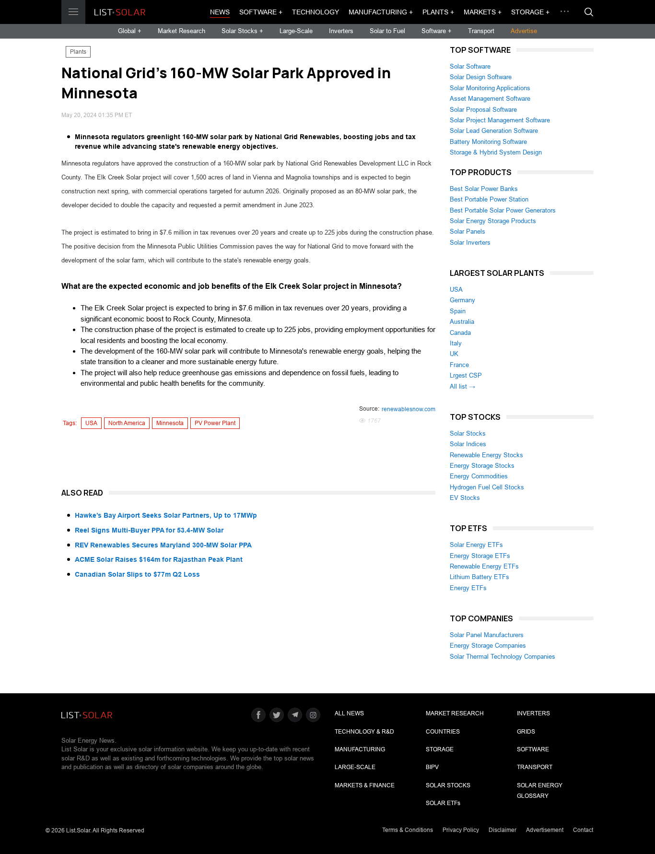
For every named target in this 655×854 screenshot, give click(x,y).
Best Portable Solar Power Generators (503, 210)
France (459, 364)
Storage (440, 749)
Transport (481, 31)
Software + (260, 12)
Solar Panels (467, 231)
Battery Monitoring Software (488, 141)
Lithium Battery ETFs (479, 577)
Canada (460, 332)
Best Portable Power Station (489, 199)
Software (533, 749)
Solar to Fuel (387, 31)
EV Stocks (465, 497)
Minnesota (170, 423)
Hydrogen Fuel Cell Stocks (487, 487)
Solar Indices (468, 444)
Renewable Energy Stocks (486, 455)
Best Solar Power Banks (484, 188)
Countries (443, 731)
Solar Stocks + (242, 31)
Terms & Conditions (407, 830)
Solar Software (470, 66)
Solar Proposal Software (483, 109)
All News (349, 713)
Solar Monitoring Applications (490, 88)
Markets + (483, 12)
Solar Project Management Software (500, 120)
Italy (456, 343)
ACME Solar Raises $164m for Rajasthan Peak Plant (159, 559)
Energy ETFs (468, 588)
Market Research (181, 31)
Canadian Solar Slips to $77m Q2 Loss (137, 574)
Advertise (524, 31)
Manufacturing (360, 749)
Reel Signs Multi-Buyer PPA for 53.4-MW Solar (149, 530)
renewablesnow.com (408, 409)
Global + (129, 31)
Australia (462, 321)
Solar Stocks (468, 433)
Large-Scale (296, 31)
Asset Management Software (490, 98)
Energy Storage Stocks (482, 465)
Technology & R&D (364, 731)
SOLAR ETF (443, 803)
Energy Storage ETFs (480, 555)
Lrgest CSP (466, 375)
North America (126, 423)
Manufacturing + (381, 12)
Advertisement (544, 830)
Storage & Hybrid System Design (496, 152)
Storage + (530, 12)
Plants (78, 51)
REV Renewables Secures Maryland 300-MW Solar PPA (163, 545)
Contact (583, 830)
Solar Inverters (470, 242)
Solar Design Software (481, 77)
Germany (462, 300)
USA (91, 423)
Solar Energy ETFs (476, 544)
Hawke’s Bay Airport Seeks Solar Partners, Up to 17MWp (166, 515)
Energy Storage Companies (488, 645)
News (220, 12)
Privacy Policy (461, 830)
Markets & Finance (365, 785)
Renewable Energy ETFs (484, 566)
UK (454, 353)
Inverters (341, 31)
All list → (462, 386)
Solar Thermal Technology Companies (502, 656)
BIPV (432, 767)
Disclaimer (502, 830)
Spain (458, 311)
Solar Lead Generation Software (494, 130)
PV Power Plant (215, 423)
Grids (526, 731)
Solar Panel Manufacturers (487, 635)
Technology (315, 12)
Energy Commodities (479, 476)
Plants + (438, 12)
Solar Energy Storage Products (493, 221)
